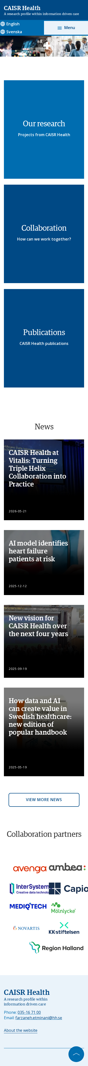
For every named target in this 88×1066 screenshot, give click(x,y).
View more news (44, 799)
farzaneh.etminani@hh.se (38, 1017)
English (13, 24)
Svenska (14, 31)
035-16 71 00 (29, 1012)
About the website (20, 1030)
